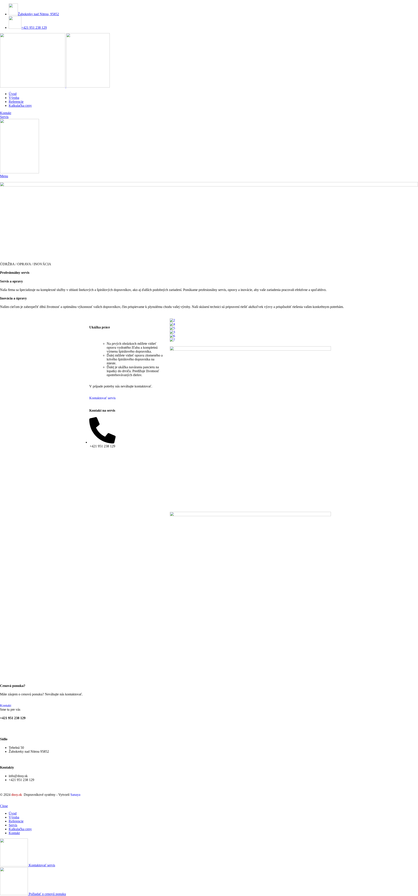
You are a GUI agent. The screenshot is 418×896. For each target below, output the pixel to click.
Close (4, 806)
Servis (4, 117)
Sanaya (75, 794)
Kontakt (5, 113)
